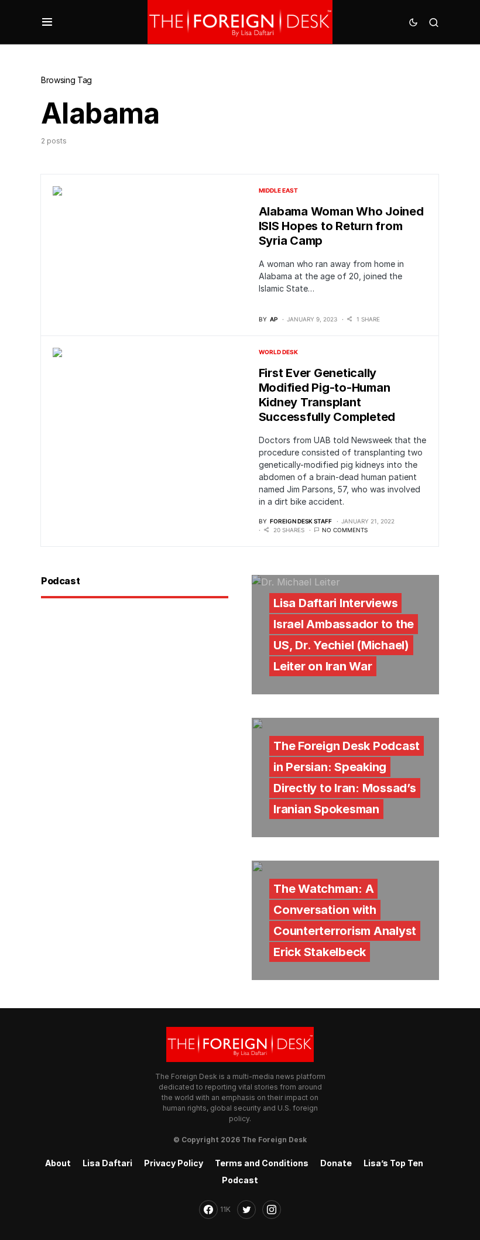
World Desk (278, 351)
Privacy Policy (173, 1163)
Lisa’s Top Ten (393, 1163)
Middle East (278, 190)
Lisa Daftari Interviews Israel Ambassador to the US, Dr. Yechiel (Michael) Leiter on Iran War (343, 634)
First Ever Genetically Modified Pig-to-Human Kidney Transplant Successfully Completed (327, 395)
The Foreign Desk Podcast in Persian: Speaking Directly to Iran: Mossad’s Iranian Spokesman (346, 777)
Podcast (240, 1180)
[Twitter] (246, 1209)
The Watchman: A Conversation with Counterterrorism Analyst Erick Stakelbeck (344, 920)
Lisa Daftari (107, 1163)
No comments (345, 529)
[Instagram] (271, 1209)
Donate (336, 1163)
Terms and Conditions (261, 1163)
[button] (47, 22)
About (58, 1163)
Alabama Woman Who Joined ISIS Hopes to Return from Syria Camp (341, 226)
